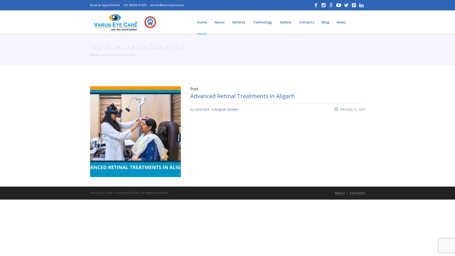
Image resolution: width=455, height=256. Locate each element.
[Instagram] (323, 5)
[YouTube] (338, 5)
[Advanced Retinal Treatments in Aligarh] (135, 131)
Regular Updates (227, 109)
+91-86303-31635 (135, 5)
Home (94, 55)
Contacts (357, 193)
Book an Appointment (105, 5)
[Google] (331, 5)
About (340, 193)
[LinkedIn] (361, 5)
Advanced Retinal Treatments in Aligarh (242, 96)
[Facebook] (316, 5)
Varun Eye (202, 109)
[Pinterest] (354, 5)
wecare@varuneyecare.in (167, 5)
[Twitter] (346, 5)
